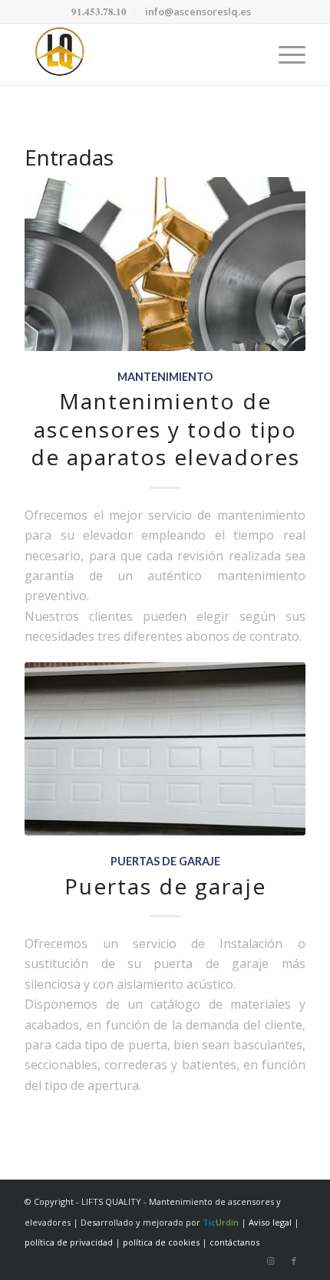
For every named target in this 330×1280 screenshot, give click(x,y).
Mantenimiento (165, 376)
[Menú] (284, 54)
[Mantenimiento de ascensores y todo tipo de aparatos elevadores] (165, 264)
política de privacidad (69, 1242)
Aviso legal (270, 1222)
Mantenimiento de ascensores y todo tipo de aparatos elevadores (165, 428)
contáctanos (234, 1242)
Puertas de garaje (165, 861)
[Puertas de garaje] (165, 749)
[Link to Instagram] (270, 1260)
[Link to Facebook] (293, 1260)
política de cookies (161, 1242)
